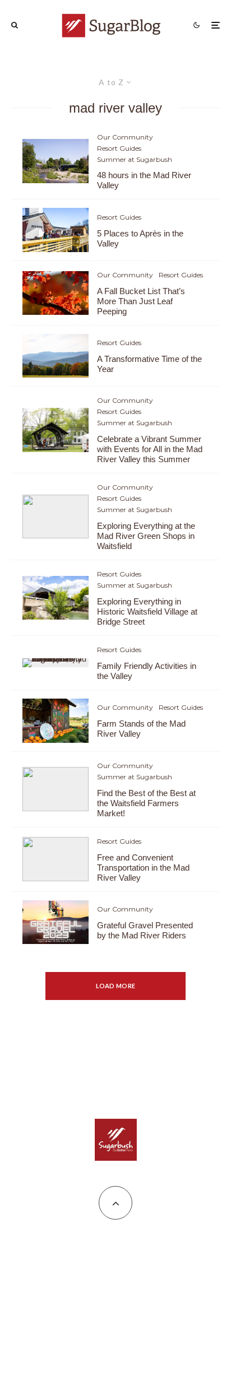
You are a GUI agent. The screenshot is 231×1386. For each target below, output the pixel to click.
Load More (116, 985)
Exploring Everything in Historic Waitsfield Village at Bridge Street (147, 611)
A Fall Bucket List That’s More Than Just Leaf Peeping (141, 301)
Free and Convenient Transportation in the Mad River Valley (143, 867)
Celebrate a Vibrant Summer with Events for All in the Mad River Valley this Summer (149, 449)
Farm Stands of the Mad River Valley (141, 728)
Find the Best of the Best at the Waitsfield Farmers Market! (146, 803)
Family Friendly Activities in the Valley (146, 671)
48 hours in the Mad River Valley (144, 180)
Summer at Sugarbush (134, 159)
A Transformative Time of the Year (149, 364)
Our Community (125, 137)
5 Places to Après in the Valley (140, 238)
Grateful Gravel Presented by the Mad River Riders (145, 930)
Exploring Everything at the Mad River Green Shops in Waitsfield (146, 536)
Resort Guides (119, 148)
